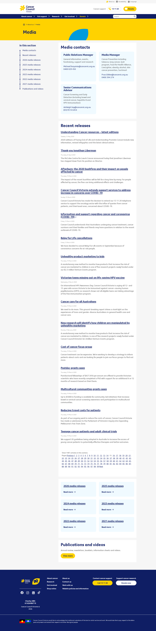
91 (72, 466)
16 (114, 455)
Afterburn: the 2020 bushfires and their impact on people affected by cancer (94, 170)
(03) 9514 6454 (70, 110)
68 (69, 464)
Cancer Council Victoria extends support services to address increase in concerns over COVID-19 (96, 191)
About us (111, 1)
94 (82, 466)
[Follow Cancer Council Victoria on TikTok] (39, 594)
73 (85, 464)
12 (101, 455)
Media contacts (29, 50)
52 (88, 461)
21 (130, 455)
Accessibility (122, 1)
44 (63, 461)
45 (66, 461)
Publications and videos (32, 89)
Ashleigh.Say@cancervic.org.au (77, 107)
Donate (131, 9)
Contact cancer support (102, 578)
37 (111, 458)
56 (101, 461)
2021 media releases (113, 521)
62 (120, 461)
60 (114, 461)
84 (120, 464)
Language (133, 1)
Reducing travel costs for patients (80, 410)
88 (63, 466)
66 (63, 464)
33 (98, 458)
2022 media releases (74, 521)
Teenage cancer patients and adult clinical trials (89, 431)
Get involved (52, 585)
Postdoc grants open (73, 368)
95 (85, 466)
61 (117, 461)
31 (92, 458)
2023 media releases (113, 503)
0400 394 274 (108, 77)
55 (98, 461)
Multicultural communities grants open (84, 389)
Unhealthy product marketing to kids (82, 256)
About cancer (52, 578)
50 (82, 461)
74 (88, 464)
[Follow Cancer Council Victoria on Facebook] (22, 594)
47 (72, 461)
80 (108, 464)
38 (114, 458)
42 (127, 458)
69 (72, 464)
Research (50, 582)
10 (95, 455)
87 (130, 464)
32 (95, 458)
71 (79, 464)
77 (98, 464)
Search (135, 16)
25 (72, 458)
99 (98, 466)
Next (101, 466)
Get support (42, 16)
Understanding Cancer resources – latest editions (90, 132)
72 (82, 464)
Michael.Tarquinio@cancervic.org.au (79, 66)
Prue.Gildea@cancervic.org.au (115, 74)
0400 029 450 (69, 69)
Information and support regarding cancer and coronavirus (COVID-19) (95, 215)
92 (76, 466)
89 (66, 466)
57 (104, 461)
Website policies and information (75, 588)
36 (108, 458)
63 (124, 461)
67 (66, 464)
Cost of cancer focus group (76, 346)
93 (79, 466)
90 (69, 466)
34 (101, 458)
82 (114, 464)
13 (104, 455)
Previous (70, 455)
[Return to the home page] (27, 11)
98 (95, 466)
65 (130, 461)
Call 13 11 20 (102, 583)
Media (38, 24)
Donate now (126, 583)
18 (120, 455)
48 (76, 461)
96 (88, 466)
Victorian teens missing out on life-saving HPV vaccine (93, 277)
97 (92, 466)
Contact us (66, 582)
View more (68, 555)
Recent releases (29, 55)
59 (111, 461)
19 (123, 455)
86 (127, 464)
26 (76, 458)
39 (117, 458)
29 (85, 458)
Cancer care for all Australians (78, 301)
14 (107, 455)
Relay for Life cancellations (76, 238)
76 (95, 464)
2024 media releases (74, 503)
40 (120, 458)
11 (98, 455)
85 (124, 464)
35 (104, 458)
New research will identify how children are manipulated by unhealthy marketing (95, 324)
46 (69, 461)
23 (66, 458)
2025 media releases (113, 485)
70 (76, 464)
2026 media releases (74, 485)
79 (104, 464)
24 (69, 458)
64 (127, 461)
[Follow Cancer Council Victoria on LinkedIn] (33, 594)
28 (82, 458)
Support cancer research (126, 578)
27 (79, 458)
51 (85, 461)
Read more (68, 492)
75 (92, 464)
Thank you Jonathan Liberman (78, 150)
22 (63, 458)
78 (101, 464)
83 (117, 464)
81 (111, 464)
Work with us (67, 585)
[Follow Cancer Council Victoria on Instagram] (27, 594)
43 (130, 458)
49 (79, 461)
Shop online (51, 588)
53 (92, 461)
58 (108, 461)
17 (117, 455)
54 (95, 461)
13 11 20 (115, 9)
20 (127, 455)
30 (88, 458)
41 (124, 458)
